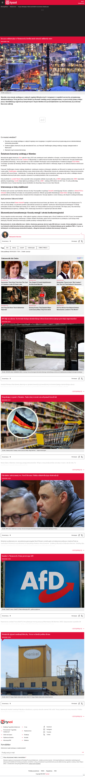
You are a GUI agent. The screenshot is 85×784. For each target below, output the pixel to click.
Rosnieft (50, 191)
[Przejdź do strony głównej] (11, 2)
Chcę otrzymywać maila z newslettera (14, 757)
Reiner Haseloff (19, 203)
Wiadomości (13, 6)
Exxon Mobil (75, 162)
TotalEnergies (13, 171)
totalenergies (31, 248)
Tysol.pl (47, 774)
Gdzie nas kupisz (7, 735)
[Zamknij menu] (2, 2)
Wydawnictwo (27, 731)
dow (7, 248)
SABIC (59, 179)
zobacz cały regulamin (35, 764)
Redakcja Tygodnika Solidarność (11, 727)
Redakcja (26, 735)
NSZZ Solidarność (81, 2)
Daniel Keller (63, 193)
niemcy (14, 248)
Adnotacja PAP (7, 740)
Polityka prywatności (33, 771)
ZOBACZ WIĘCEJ (43, 248)
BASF (75, 179)
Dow (20, 158)
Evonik (16, 181)
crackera (25, 160)
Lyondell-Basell (15, 179)
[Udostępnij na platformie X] (82, 241)
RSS (55, 771)
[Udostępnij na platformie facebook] (79, 241)
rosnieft (22, 248)
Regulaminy (49, 771)
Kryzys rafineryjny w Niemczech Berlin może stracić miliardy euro (33, 6)
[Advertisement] (42, 23)
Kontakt (26, 737)
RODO (42, 771)
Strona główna (4, 6)
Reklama (26, 740)
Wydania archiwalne (8, 737)
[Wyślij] (82, 752)
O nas (25, 727)
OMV (42, 181)
